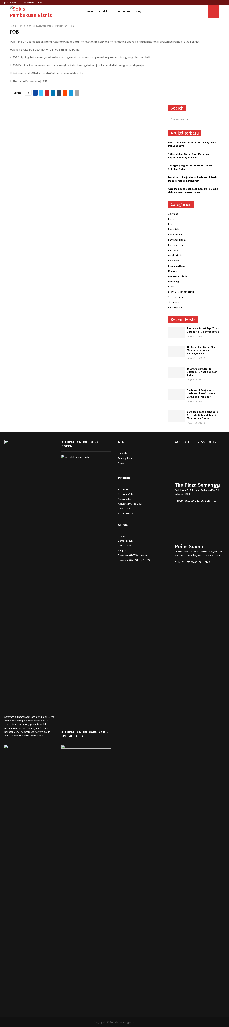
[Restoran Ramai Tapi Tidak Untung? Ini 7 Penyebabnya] (176, 332)
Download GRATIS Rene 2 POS (134, 560)
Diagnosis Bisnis (176, 245)
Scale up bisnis (176, 297)
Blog (138, 11)
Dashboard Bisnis (177, 239)
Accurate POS (125, 513)
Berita (171, 219)
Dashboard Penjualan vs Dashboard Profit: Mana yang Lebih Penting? (193, 179)
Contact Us (123, 11)
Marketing (173, 281)
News (121, 463)
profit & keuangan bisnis (181, 291)
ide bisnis (173, 250)
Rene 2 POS (124, 508)
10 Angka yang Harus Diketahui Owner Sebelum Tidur (202, 372)
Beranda (122, 453)
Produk (103, 11)
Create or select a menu (32, 2)
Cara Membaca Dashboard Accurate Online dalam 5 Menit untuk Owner (193, 190)
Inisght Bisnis (175, 255)
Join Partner (124, 545)
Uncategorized (176, 307)
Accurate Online (126, 494)
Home (90, 11)
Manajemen (174, 271)
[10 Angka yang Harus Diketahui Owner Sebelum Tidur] (176, 372)
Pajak (171, 286)
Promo (121, 536)
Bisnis (171, 224)
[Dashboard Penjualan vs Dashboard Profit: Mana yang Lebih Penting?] (176, 394)
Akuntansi (173, 213)
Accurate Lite (125, 499)
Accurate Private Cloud (130, 503)
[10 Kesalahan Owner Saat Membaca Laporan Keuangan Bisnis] (176, 351)
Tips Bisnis (173, 302)
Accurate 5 (124, 489)
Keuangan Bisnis (177, 266)
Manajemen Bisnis (177, 276)
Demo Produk (125, 540)
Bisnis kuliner (175, 234)
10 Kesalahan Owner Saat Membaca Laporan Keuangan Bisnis (188, 155)
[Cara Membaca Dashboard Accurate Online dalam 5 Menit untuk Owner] (176, 416)
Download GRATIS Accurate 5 (133, 555)
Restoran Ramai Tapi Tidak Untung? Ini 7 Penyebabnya (203, 330)
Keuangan (173, 260)
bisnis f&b (173, 229)
